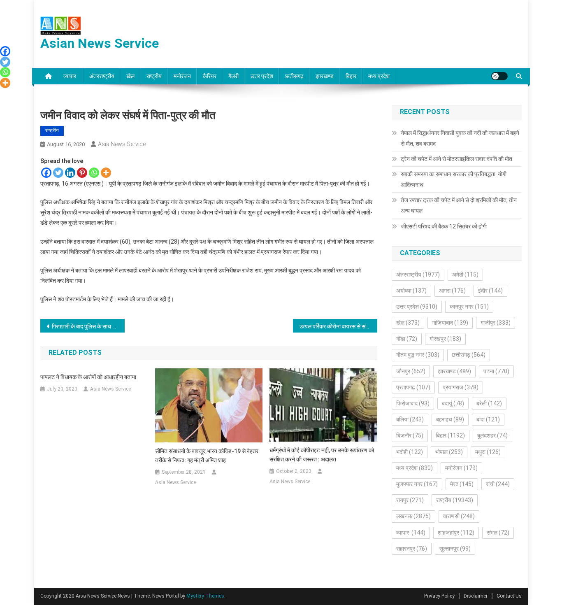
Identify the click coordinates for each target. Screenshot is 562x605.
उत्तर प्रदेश (262, 76)
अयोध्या (411, 290)
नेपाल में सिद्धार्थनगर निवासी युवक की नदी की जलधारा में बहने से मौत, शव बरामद (460, 138)
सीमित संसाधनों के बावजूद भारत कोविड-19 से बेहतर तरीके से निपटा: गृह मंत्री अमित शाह (206, 455)
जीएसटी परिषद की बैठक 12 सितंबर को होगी (444, 226)
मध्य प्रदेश (379, 76)
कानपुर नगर (469, 306)
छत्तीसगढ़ (294, 76)
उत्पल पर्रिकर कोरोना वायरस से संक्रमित (338, 326)
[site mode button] (499, 76)
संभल (498, 532)
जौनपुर (410, 371)
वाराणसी (459, 516)
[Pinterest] (82, 173)
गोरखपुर (445, 338)
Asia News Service (122, 144)
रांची (498, 484)
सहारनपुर (411, 548)
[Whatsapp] (94, 173)
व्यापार (70, 76)
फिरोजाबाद (413, 403)
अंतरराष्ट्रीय (101, 76)
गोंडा (406, 338)
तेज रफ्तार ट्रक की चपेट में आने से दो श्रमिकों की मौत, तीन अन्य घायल (459, 205)
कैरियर (209, 76)
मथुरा (488, 452)
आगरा (452, 290)
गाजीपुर (496, 322)
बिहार (351, 76)
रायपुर (410, 500)
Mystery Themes (205, 596)
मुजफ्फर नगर (417, 484)
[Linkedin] (70, 173)
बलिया (410, 419)
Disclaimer (476, 596)
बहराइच (450, 419)
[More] (106, 173)
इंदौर (490, 290)
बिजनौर (409, 435)
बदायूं (453, 403)
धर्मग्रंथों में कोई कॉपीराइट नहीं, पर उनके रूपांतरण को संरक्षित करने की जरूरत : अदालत (321, 455)
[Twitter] (58, 173)
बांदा (488, 419)
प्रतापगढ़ (413, 387)
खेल (130, 76)
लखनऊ (413, 516)
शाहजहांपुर (456, 532)
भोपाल (449, 452)
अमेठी (465, 274)
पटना (496, 371)
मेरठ (462, 484)
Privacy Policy (439, 596)
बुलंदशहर (492, 435)
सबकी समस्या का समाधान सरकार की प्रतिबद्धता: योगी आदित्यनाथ (453, 179)
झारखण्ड (325, 76)
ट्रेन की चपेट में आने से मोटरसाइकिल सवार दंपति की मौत (456, 159)
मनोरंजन (182, 76)
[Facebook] (46, 173)
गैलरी (233, 76)
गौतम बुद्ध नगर (417, 354)
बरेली (489, 403)
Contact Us (509, 596)
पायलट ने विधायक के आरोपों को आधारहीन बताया (88, 377)
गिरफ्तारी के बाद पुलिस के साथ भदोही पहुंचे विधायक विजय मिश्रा (88, 326)
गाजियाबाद (450, 322)
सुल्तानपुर (455, 548)
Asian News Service (99, 43)
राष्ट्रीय (154, 76)
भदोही (409, 452)
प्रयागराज (460, 387)
